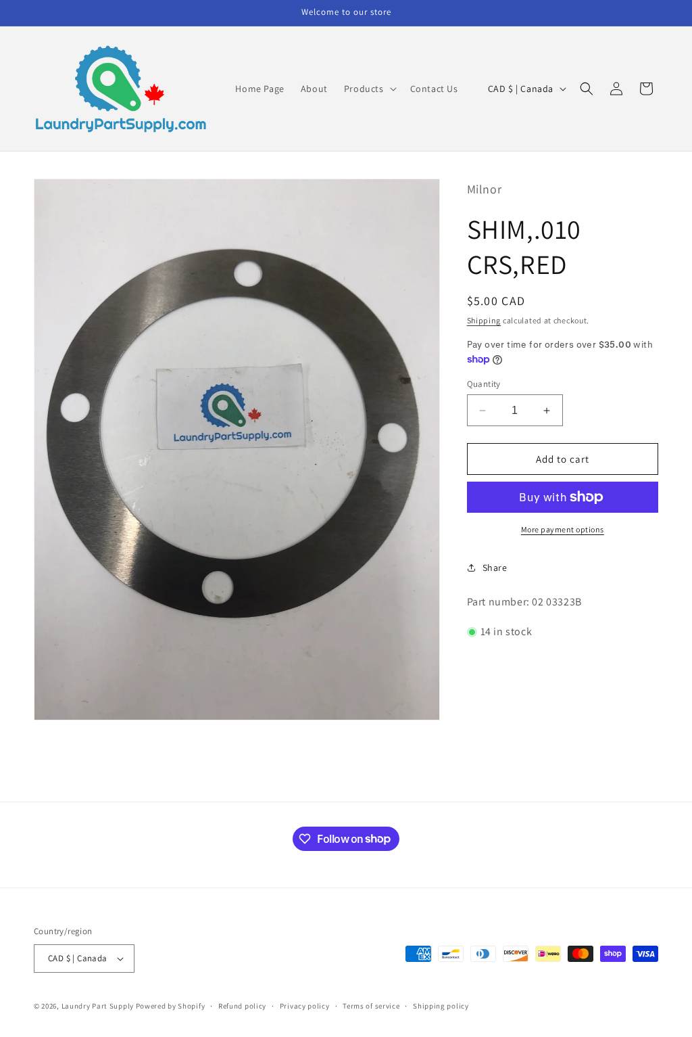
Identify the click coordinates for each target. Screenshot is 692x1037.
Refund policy (242, 1006)
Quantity (484, 384)
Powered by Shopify (170, 1006)
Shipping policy (441, 1006)
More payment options (562, 529)
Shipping (484, 320)
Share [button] (495, 567)
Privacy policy (305, 1006)
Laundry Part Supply (98, 1006)
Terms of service (371, 1006)
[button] (369, 88)
